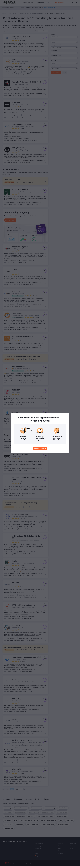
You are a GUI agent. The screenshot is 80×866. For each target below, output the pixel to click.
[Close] (67, 415)
